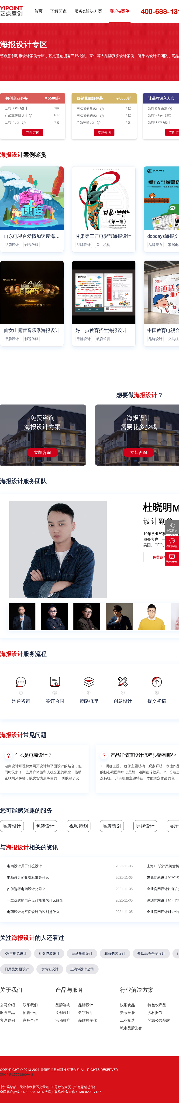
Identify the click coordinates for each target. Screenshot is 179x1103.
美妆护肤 (127, 1013)
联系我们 (30, 1005)
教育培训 (103, 339)
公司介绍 (7, 1005)
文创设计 (62, 1013)
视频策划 (78, 826)
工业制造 (127, 1020)
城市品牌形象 (131, 1028)
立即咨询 (32, 132)
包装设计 (45, 826)
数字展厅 (85, 1013)
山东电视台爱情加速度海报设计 (32, 236)
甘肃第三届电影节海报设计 (103, 236)
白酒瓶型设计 (82, 953)
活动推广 (62, 1020)
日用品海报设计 (17, 969)
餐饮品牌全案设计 (151, 953)
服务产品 (7, 1013)
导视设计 (145, 826)
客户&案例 (120, 11)
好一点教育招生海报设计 (101, 330)
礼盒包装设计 (49, 953)
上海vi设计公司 (82, 969)
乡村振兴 (155, 1013)
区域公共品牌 (159, 1020)
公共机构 (103, 245)
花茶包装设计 (114, 953)
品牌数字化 (87, 1020)
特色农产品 (157, 1005)
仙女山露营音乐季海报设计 (32, 330)
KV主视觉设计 (16, 953)
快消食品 (127, 1005)
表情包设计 (50, 969)
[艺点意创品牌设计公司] (11, 11)
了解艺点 (58, 11)
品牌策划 (155, 245)
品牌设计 (12, 245)
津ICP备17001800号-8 (16, 1074)
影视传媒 (31, 245)
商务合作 (30, 1020)
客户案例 (7, 1020)
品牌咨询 (62, 1005)
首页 (38, 11)
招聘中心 (30, 1013)
